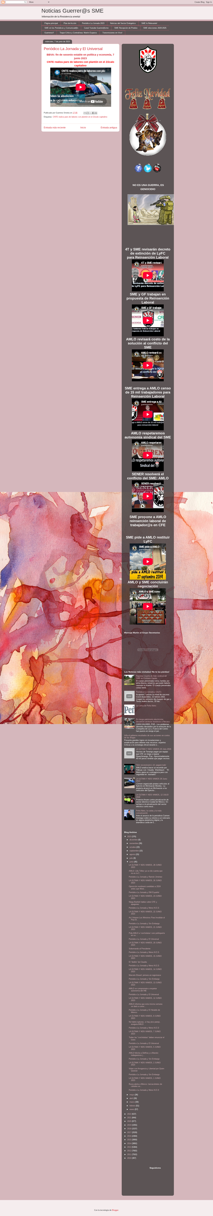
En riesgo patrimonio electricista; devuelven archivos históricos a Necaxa (153, 720)
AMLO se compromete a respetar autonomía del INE (143, 989)
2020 (129, 1121)
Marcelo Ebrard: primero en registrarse (145, 975)
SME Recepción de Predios (126, 28)
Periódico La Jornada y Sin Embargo (144, 923)
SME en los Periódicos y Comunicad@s (61, 28)
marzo (132, 1102)
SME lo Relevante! (149, 23)
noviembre (134, 843)
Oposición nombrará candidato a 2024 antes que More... (145, 887)
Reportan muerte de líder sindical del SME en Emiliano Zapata (151, 677)
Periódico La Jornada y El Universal (144, 939)
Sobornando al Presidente (139, 949)
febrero (133, 1106)
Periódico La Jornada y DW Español (144, 892)
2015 (129, 1140)
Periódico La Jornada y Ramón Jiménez (145, 877)
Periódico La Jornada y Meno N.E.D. (144, 908)
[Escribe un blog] (87, 113)
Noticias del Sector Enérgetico (123, 23)
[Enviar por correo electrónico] (84, 113)
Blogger (115, 1210)
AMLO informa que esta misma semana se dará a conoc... (145, 1005)
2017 (129, 1132)
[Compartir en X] (90, 113)
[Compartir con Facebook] (93, 113)
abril (132, 1098)
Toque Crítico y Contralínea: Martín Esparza (78, 33)
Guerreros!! (49, 33)
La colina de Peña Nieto (146, 706)
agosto (133, 854)
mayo (132, 1095)
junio (132, 862)
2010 (129, 1158)
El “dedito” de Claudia (138, 962)
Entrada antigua (109, 127)
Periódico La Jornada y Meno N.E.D (144, 1028)
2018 (129, 1129)
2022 (129, 1114)
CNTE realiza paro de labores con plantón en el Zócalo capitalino (80, 117)
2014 (129, 1143)
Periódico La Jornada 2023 (93, 23)
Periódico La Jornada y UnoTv (148, 692)
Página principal (51, 23)
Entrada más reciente (55, 127)
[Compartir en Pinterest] (95, 113)
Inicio (83, 127)
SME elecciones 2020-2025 (154, 28)
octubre (133, 847)
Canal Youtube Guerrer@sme (96, 28)
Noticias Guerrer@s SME (72, 11)
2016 (129, 1136)
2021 (129, 1118)
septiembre (134, 851)
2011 (129, 1154)
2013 (129, 1147)
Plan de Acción (70, 23)
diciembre (134, 840)
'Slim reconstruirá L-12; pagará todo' (151, 765)
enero (132, 1109)
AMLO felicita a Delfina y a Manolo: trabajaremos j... (144, 1054)
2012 (129, 1151)
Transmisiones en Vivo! (112, 33)
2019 (129, 1125)
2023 (129, 836)
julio (131, 858)
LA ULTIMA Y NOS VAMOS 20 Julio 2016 (153, 749)
